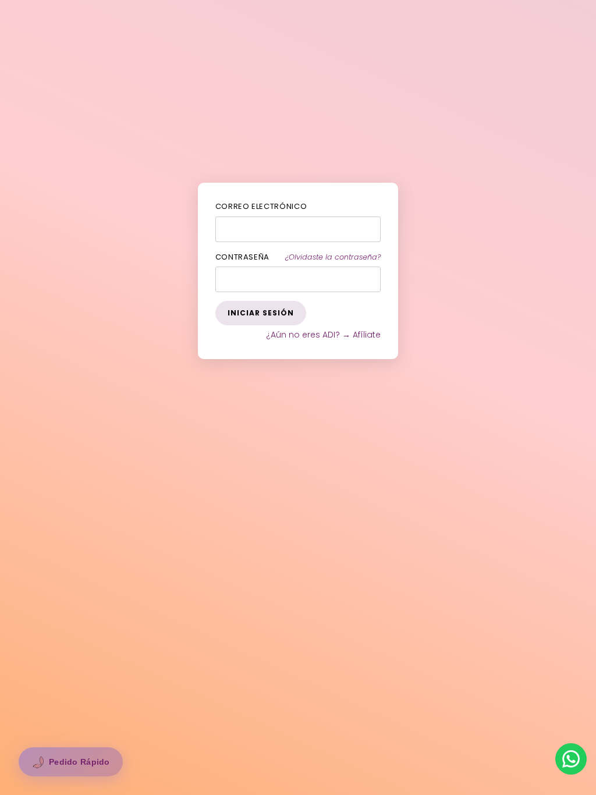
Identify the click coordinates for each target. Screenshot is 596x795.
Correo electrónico (261, 206)
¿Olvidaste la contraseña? (333, 257)
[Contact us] (571, 759)
